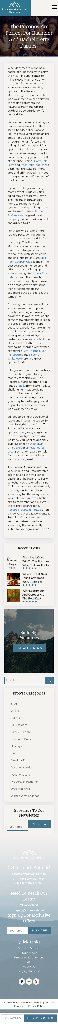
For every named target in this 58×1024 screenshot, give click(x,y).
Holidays (16, 746)
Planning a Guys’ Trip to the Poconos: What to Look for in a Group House (35, 563)
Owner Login (29, 953)
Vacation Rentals (29, 948)
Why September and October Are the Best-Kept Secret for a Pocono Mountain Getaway (35, 598)
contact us (12, 1018)
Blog (14, 703)
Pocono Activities (22, 767)
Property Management (26, 781)
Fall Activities (19, 724)
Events (15, 717)
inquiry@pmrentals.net (29, 910)
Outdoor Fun (19, 760)
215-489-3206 (29, 905)
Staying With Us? (29, 971)
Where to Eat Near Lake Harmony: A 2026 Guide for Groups (34, 580)
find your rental (40, 1018)
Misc (13, 753)
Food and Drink (21, 739)
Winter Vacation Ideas (25, 796)
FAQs (29, 962)
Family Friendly (20, 732)
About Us (29, 966)
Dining (15, 710)
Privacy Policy (36, 1006)
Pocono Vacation (21, 774)
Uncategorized (20, 788)
